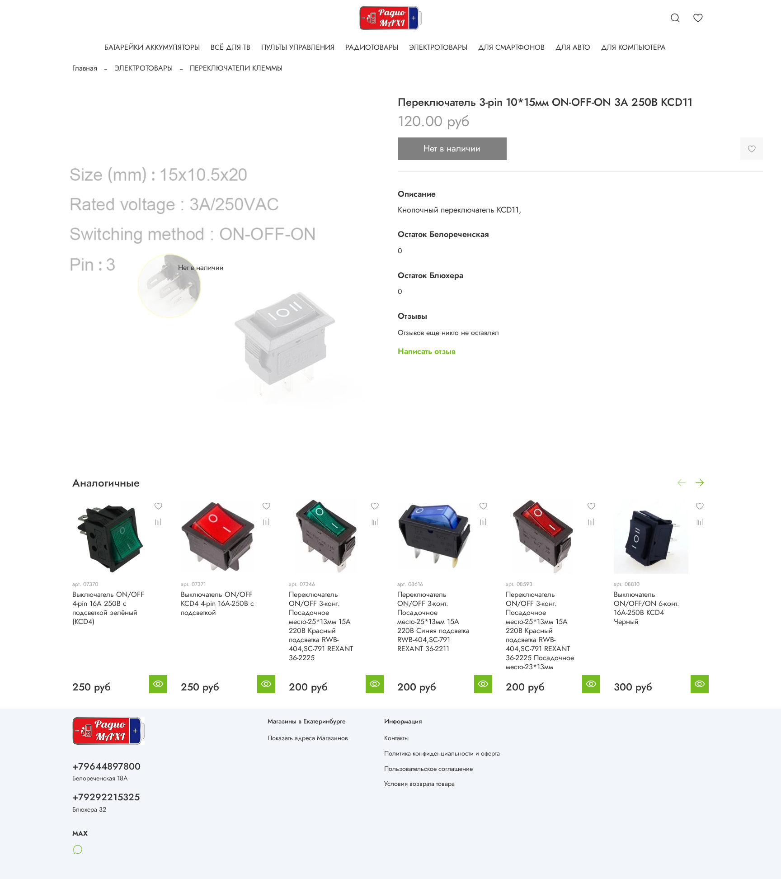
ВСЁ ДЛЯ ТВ (230, 47)
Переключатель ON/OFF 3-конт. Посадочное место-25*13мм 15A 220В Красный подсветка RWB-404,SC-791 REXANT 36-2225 (321, 626)
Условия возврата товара (419, 783)
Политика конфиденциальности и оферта (442, 753)
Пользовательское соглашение (428, 768)
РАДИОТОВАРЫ (371, 47)
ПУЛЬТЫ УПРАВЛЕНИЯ (297, 47)
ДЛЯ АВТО (572, 47)
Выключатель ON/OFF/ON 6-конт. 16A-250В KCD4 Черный (646, 608)
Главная (84, 68)
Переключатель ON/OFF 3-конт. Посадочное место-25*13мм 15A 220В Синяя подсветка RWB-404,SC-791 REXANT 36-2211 (433, 621)
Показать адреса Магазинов (308, 737)
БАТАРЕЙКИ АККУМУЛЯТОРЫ (152, 47)
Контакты (396, 737)
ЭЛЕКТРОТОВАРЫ (438, 47)
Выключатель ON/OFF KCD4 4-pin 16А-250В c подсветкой (217, 603)
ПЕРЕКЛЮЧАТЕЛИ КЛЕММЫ (236, 68)
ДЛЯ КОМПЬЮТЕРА (633, 47)
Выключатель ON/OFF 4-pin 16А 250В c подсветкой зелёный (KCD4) (108, 608)
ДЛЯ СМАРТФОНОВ (511, 47)
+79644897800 (106, 766)
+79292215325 (106, 797)
